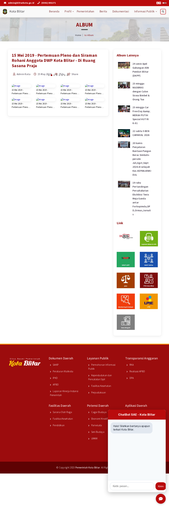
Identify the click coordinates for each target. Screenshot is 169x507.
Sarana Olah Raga (62, 412)
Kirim (161, 486)
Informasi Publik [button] (144, 11)
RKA (131, 364)
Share (74, 74)
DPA (131, 378)
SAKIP (55, 364)
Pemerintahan (85, 11)
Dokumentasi (120, 11)
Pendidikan (58, 425)
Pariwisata (96, 425)
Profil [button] (68, 11)
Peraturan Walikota (62, 371)
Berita (103, 11)
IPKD (55, 378)
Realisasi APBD (137, 371)
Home (78, 35)
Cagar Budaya (98, 412)
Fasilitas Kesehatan (101, 385)
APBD (55, 384)
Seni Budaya (97, 431)
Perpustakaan (98, 392)
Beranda (54, 11)
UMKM (94, 438)
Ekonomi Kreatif (99, 418)
